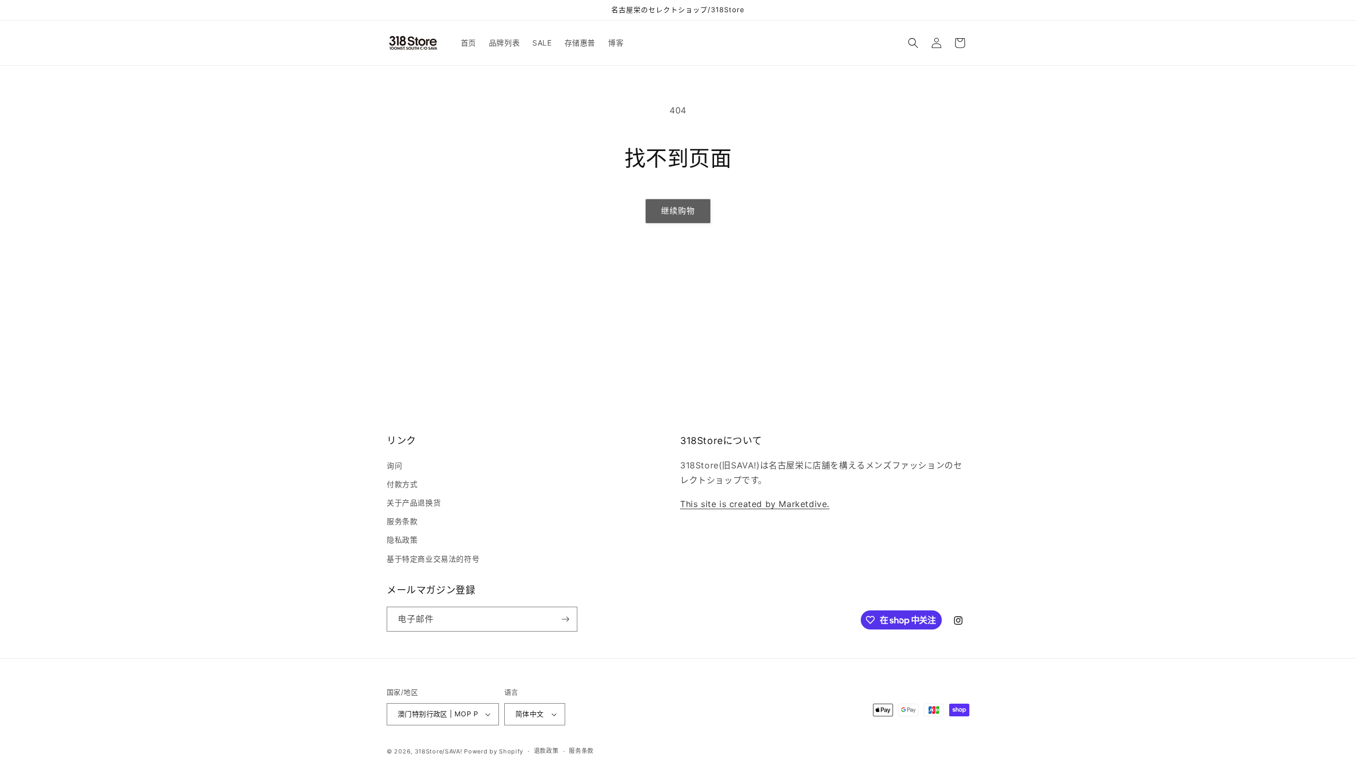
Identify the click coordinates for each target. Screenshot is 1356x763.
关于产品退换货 (414, 502)
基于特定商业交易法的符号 (433, 558)
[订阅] (565, 619)
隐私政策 (402, 539)
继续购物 (678, 211)
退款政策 (546, 751)
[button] (913, 43)
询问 (394, 465)
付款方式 (402, 484)
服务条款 (402, 521)
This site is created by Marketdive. (754, 504)
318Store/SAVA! (438, 751)
